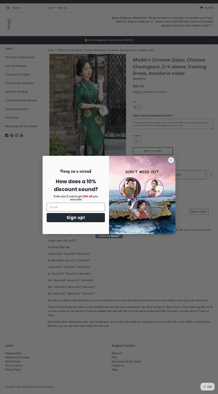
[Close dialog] (171, 160)
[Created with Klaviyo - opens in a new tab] (109, 236)
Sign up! (76, 217)
